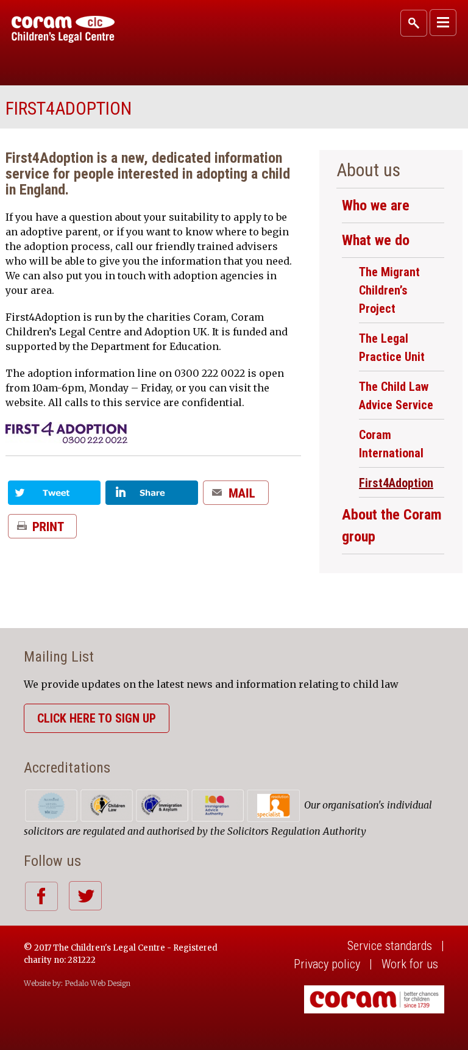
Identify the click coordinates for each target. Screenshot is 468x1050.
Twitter (85, 895)
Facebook (41, 896)
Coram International (391, 443)
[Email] (235, 497)
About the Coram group (392, 525)
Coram (63, 29)
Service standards (389, 945)
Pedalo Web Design (97, 983)
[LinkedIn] (151, 497)
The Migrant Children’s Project (389, 290)
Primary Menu (443, 22)
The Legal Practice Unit (392, 347)
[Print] (42, 531)
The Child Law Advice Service (396, 395)
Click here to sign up (96, 718)
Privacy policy (327, 964)
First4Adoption (396, 483)
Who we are (376, 205)
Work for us (409, 964)
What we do (376, 240)
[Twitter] (54, 497)
